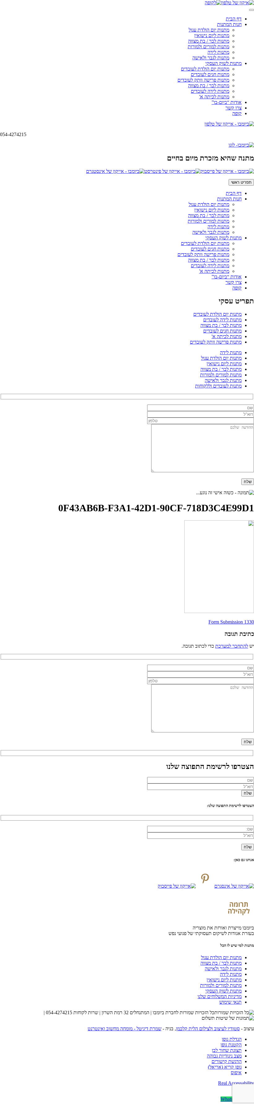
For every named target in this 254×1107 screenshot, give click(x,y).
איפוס (236, 1072)
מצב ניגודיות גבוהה (224, 1055)
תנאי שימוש (230, 1002)
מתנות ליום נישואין (211, 35)
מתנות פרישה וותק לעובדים (203, 80)
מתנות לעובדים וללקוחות (218, 385)
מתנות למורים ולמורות (208, 46)
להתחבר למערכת (231, 646)
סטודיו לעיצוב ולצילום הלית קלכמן (208, 1028)
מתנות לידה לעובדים (210, 91)
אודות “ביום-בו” (227, 102)
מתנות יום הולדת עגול (209, 29)
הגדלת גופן (232, 1039)
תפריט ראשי (241, 182)
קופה (237, 113)
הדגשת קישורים (227, 1061)
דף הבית (234, 18)
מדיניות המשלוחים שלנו (220, 996)
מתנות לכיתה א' (214, 96)
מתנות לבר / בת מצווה (208, 41)
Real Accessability (236, 1083)
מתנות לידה (218, 52)
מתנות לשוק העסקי (223, 63)
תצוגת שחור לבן (227, 1050)
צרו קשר (234, 107)
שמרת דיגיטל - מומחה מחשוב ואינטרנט (124, 1028)
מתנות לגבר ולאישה (210, 57)
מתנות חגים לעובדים (210, 74)
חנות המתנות (229, 24)
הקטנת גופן (231, 1044)
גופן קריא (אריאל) (225, 1067)
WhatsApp (231, 1099)
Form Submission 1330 (231, 621)
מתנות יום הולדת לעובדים (205, 68)
